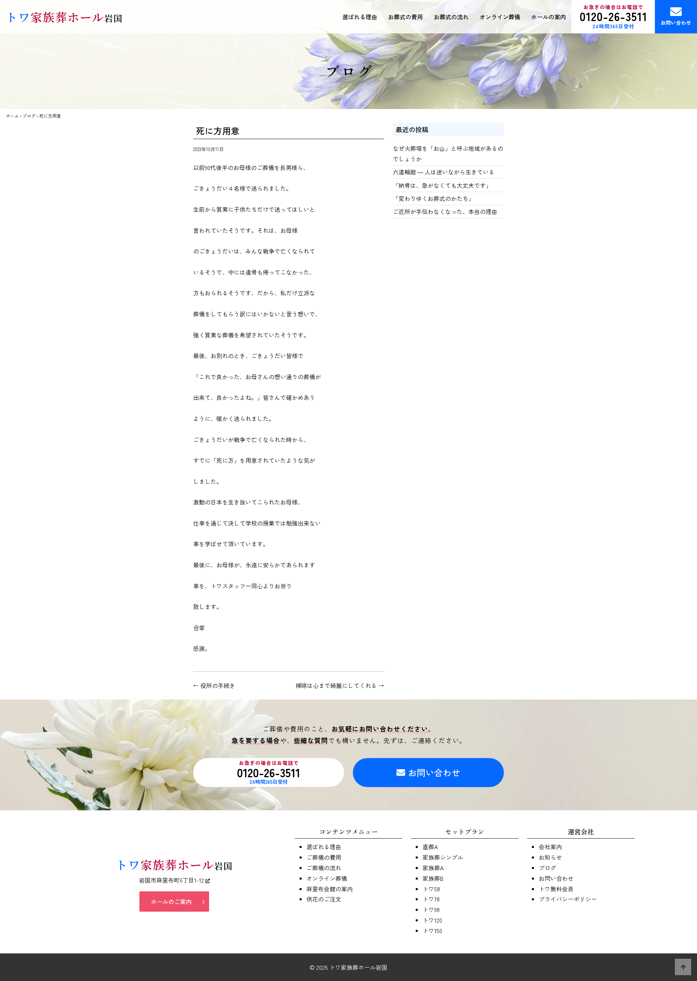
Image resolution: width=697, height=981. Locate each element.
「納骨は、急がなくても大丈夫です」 (442, 185)
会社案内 (550, 846)
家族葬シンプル (443, 857)
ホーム (12, 116)
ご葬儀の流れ (323, 867)
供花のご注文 (323, 899)
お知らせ (550, 857)
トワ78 (431, 899)
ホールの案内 (548, 16)
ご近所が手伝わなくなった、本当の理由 (445, 211)
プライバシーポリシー (568, 899)
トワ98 (431, 909)
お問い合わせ (676, 22)
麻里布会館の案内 (329, 888)
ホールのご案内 (171, 901)
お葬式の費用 (405, 16)
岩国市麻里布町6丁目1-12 (172, 880)
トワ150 (432, 930)
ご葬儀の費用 (323, 857)
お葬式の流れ (451, 16)
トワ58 (431, 888)
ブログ (29, 116)
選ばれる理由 (359, 16)
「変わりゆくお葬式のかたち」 (433, 198)
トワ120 (432, 920)
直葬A (430, 846)
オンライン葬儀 (500, 16)
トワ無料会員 (556, 888)
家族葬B (433, 878)
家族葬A (433, 867)
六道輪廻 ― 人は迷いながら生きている (443, 171)
